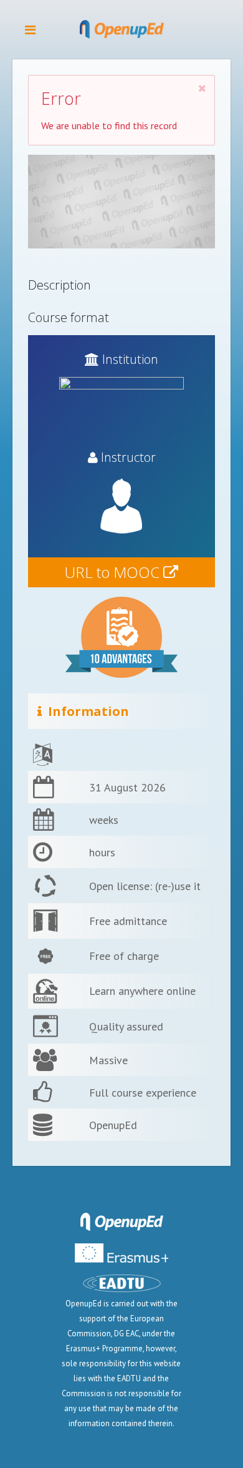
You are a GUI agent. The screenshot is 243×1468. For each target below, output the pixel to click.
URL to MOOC (114, 572)
